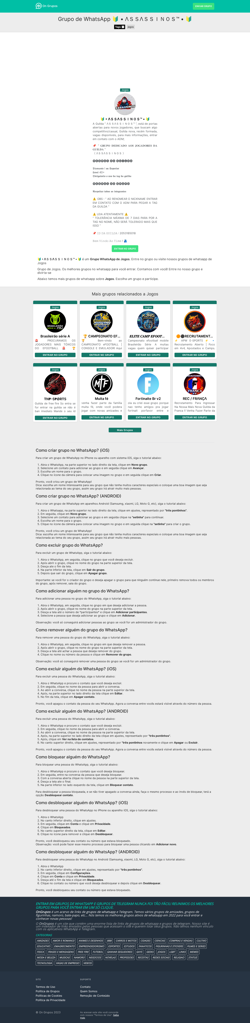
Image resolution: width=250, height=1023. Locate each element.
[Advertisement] (125, 61)
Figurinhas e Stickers (169, 946)
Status (192, 957)
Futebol (98, 951)
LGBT (172, 951)
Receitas (143, 957)
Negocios (95, 957)
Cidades (145, 940)
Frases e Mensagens (61, 951)
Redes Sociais (161, 957)
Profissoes (127, 957)
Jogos (161, 951)
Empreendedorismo (91, 946)
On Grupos (50, 6)
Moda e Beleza (46, 957)
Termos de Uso (45, 986)
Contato (85, 986)
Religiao (179, 957)
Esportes (114, 946)
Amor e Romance (63, 940)
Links (182, 951)
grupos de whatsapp (100, 912)
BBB (109, 940)
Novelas (110, 957)
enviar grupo (203, 6)
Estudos (129, 946)
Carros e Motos (126, 940)
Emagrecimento (64, 946)
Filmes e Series (196, 946)
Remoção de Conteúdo (95, 995)
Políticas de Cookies (49, 995)
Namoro (79, 957)
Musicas (64, 957)
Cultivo (201, 940)
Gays (139, 951)
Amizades (43, 940)
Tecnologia (44, 963)
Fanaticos (145, 946)
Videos (87, 963)
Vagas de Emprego (67, 963)
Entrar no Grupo (55, 355)
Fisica (40, 951)
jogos (131, 26)
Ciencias (159, 940)
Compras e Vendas (180, 940)
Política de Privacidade (50, 1000)
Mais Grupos (125, 430)
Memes (194, 951)
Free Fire (83, 951)
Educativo (43, 946)
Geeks (150, 951)
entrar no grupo (125, 248)
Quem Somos (88, 991)
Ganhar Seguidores (119, 951)
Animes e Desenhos (91, 940)
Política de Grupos (48, 991)
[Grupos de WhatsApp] (39, 6)
